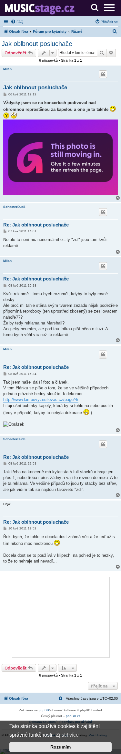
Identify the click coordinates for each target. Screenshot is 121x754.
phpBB (44, 710)
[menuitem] (17, 22)
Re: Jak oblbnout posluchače (36, 224)
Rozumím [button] (60, 747)
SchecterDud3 (14, 206)
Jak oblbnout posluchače (37, 43)
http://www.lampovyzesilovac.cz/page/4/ (40, 399)
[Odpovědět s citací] (103, 74)
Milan (7, 69)
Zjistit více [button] (67, 735)
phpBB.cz (73, 716)
